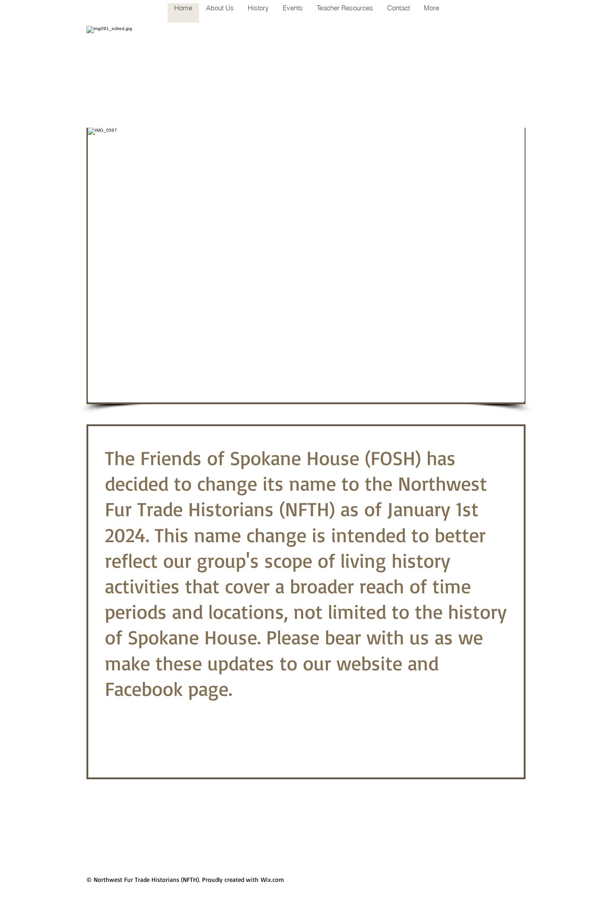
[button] (306, 265)
